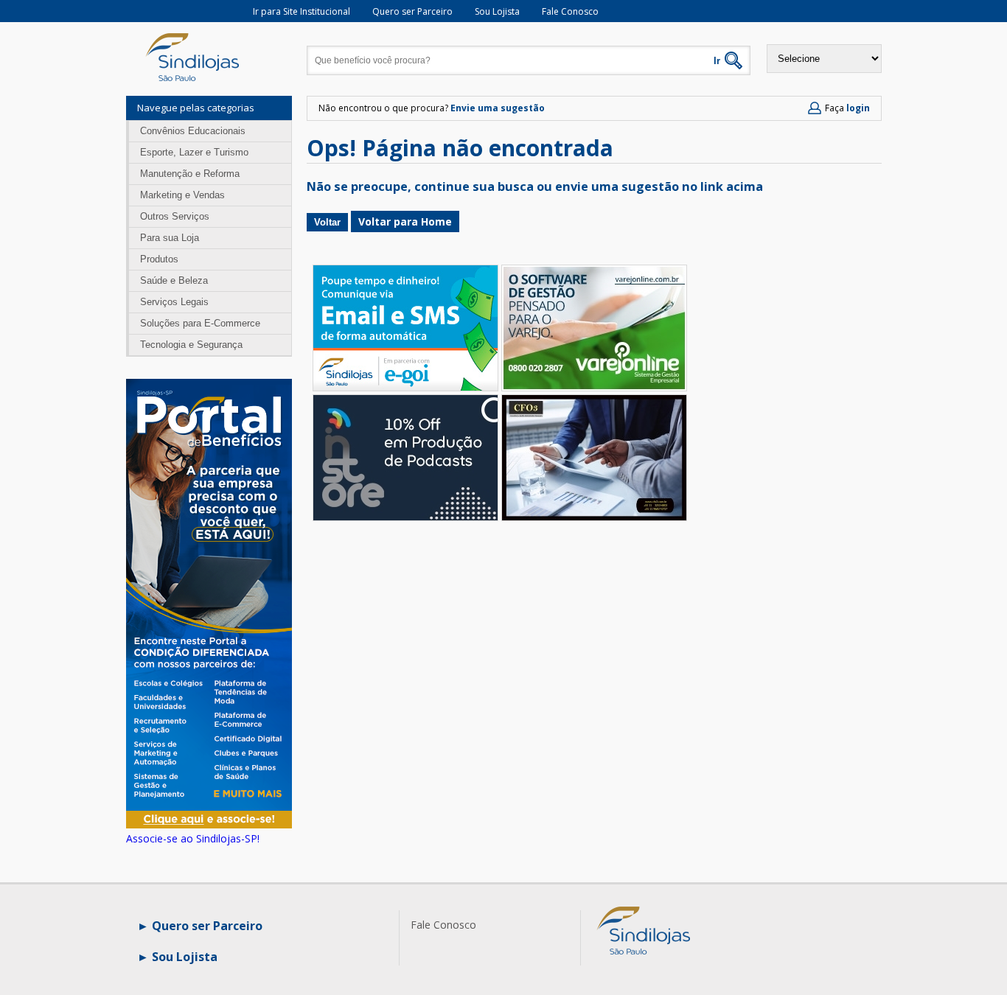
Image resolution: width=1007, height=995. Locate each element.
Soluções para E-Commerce (200, 323)
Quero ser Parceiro (412, 11)
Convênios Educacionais (192, 130)
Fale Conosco (570, 11)
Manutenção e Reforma (190, 173)
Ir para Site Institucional (301, 11)
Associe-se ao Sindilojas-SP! (192, 838)
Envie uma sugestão (497, 108)
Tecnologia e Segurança (191, 344)
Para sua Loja (169, 237)
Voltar (327, 222)
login (858, 108)
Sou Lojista (497, 11)
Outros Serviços (174, 216)
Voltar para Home (405, 221)
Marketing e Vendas (182, 194)
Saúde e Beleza (174, 280)
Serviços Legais (174, 301)
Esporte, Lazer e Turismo (194, 152)
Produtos (159, 259)
